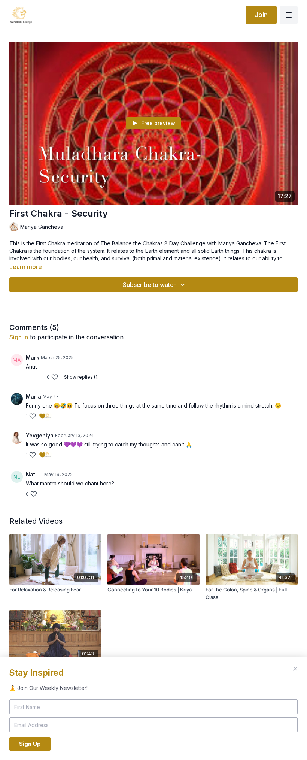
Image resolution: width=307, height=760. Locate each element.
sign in (18, 337)
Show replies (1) (81, 377)
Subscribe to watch (150, 284)
